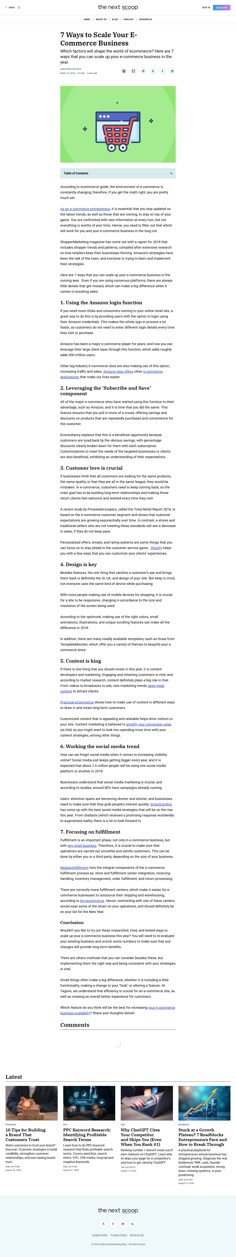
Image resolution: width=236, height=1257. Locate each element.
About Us (101, 19)
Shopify (156, 548)
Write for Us (137, 1235)
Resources (145, 19)
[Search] (19, 7)
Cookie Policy (100, 1235)
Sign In (206, 7)
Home (87, 19)
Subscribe (222, 7)
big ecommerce (92, 901)
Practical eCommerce (77, 702)
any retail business (82, 846)
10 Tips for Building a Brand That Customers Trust (26, 1134)
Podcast (129, 19)
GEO (123, 1124)
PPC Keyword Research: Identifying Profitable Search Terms (87, 1134)
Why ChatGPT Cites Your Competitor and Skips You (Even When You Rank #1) (141, 1137)
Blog (115, 19)
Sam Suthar (13, 1167)
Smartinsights (161, 804)
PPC (65, 1124)
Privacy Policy (119, 1235)
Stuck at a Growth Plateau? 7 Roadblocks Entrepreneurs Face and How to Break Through (202, 1137)
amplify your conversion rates (148, 724)
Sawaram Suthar (70, 69)
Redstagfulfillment (74, 868)
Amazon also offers (118, 371)
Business (11, 1124)
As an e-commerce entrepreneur (85, 209)
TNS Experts (128, 1167)
